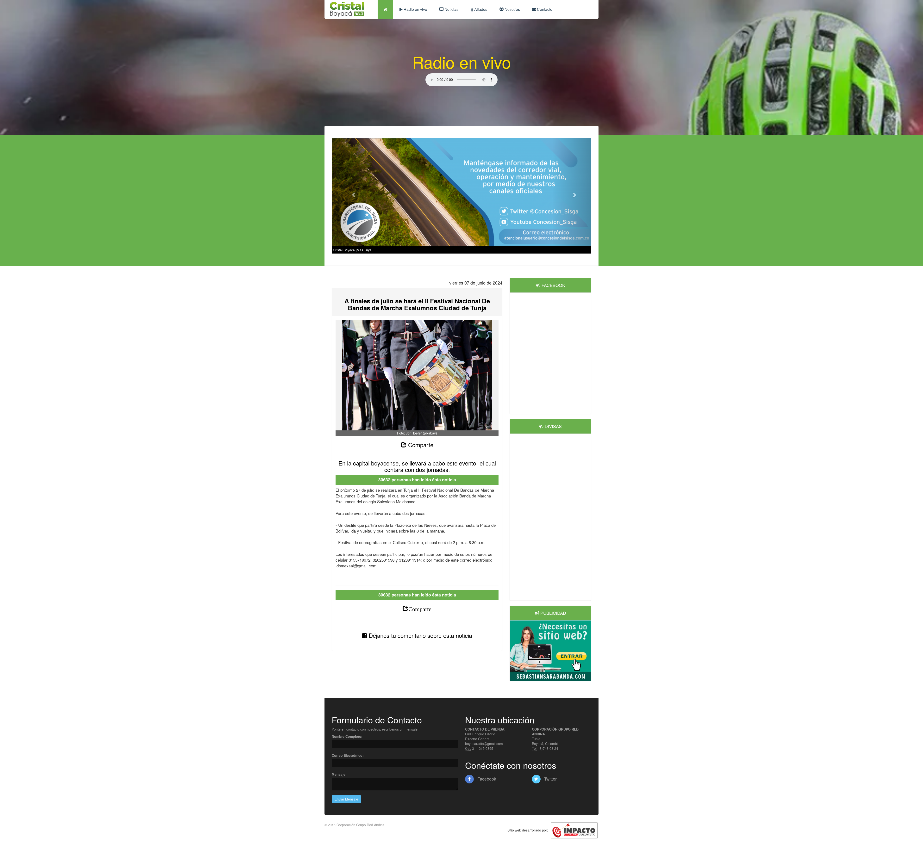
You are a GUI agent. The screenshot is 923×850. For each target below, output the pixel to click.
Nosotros (512, 9)
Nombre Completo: (347, 736)
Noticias (450, 9)
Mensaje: (339, 774)
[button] (351, 192)
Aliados (480, 9)
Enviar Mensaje (346, 799)
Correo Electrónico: (348, 755)
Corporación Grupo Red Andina (361, 824)
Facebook (486, 779)
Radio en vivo (415, 9)
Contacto (544, 9)
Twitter (550, 779)
